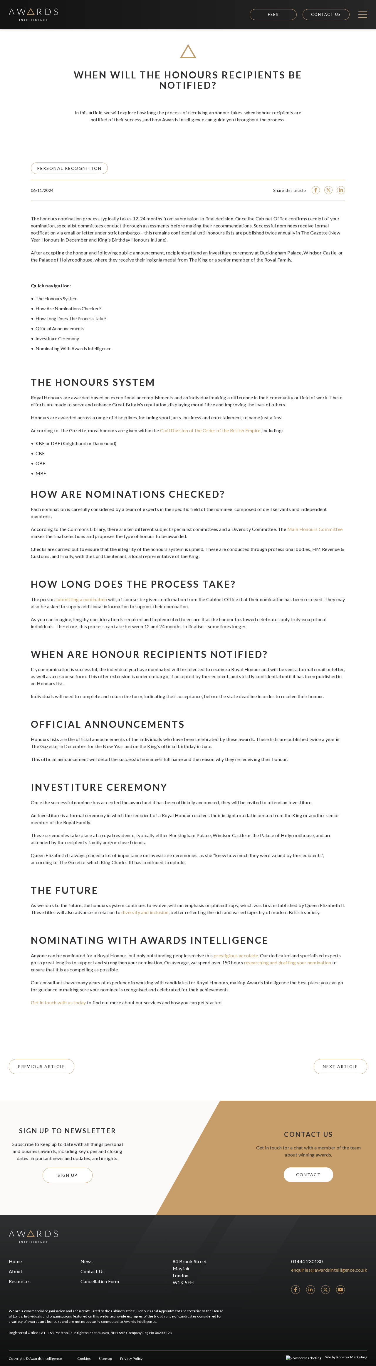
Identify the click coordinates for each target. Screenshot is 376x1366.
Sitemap (105, 1358)
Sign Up (68, 1175)
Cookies (84, 1358)
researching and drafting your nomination (287, 962)
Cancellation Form (99, 1281)
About (15, 1271)
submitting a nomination (81, 599)
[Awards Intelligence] (33, 14)
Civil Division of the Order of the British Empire (210, 430)
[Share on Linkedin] (341, 190)
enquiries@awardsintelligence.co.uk (329, 1270)
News (86, 1261)
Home (15, 1261)
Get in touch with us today (58, 1002)
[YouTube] (340, 1289)
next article (340, 1066)
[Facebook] (295, 1289)
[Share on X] (328, 190)
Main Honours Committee (315, 529)
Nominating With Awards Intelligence (73, 348)
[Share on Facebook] (316, 190)
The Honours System (57, 298)
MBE (41, 473)
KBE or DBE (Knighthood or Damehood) (76, 443)
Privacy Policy (131, 1358)
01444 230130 (307, 1261)
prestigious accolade (236, 955)
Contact (308, 1174)
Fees (273, 14)
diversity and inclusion (144, 912)
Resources (20, 1281)
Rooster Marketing (351, 1357)
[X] (325, 1289)
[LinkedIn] (310, 1289)
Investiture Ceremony (57, 338)
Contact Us (326, 14)
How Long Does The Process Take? (71, 318)
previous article (41, 1066)
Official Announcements (60, 328)
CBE (40, 453)
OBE (40, 463)
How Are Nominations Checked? (69, 308)
